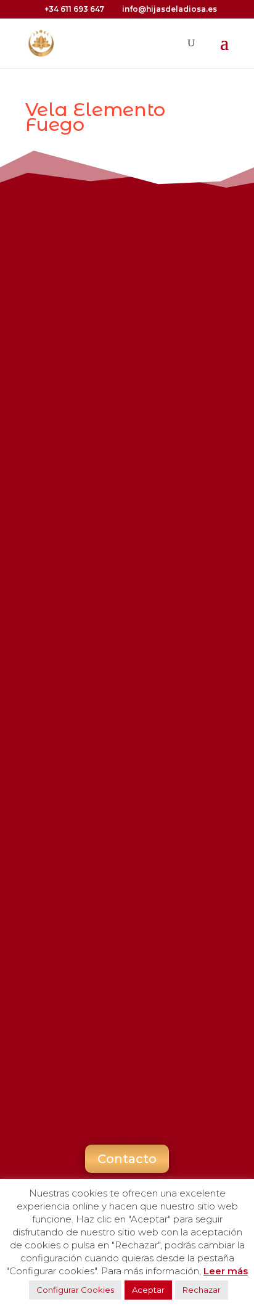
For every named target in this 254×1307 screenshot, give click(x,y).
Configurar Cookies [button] (75, 1290)
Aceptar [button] (148, 1290)
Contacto (127, 1158)
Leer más (225, 1271)
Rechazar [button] (201, 1290)
